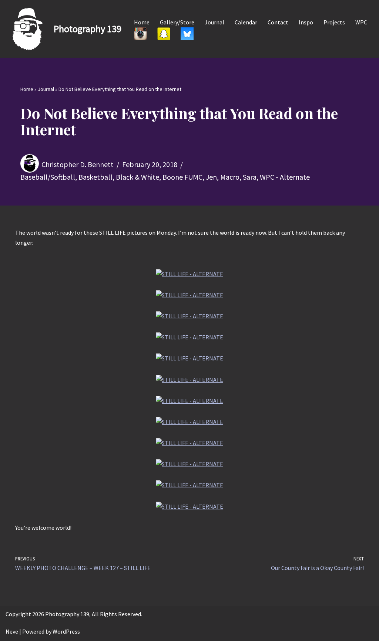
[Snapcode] (163, 33)
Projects (334, 22)
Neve (12, 631)
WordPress (66, 631)
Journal (214, 22)
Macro (229, 177)
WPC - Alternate (285, 177)
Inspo (306, 22)
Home (142, 22)
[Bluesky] (187, 33)
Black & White (137, 177)
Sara (249, 177)
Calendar (246, 22)
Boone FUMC (182, 177)
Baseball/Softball (47, 177)
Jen (211, 177)
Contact (278, 22)
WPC (361, 22)
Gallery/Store (177, 22)
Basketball (95, 177)
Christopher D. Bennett (77, 164)
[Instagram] (140, 33)
